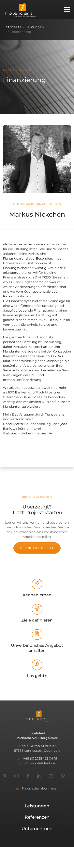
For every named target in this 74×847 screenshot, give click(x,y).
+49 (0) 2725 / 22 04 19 (40, 758)
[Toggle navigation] (67, 9)
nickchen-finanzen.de (35, 433)
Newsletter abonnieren (40, 788)
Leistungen (35, 27)
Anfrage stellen (39, 548)
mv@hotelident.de (40, 763)
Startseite (14, 27)
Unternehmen (37, 828)
